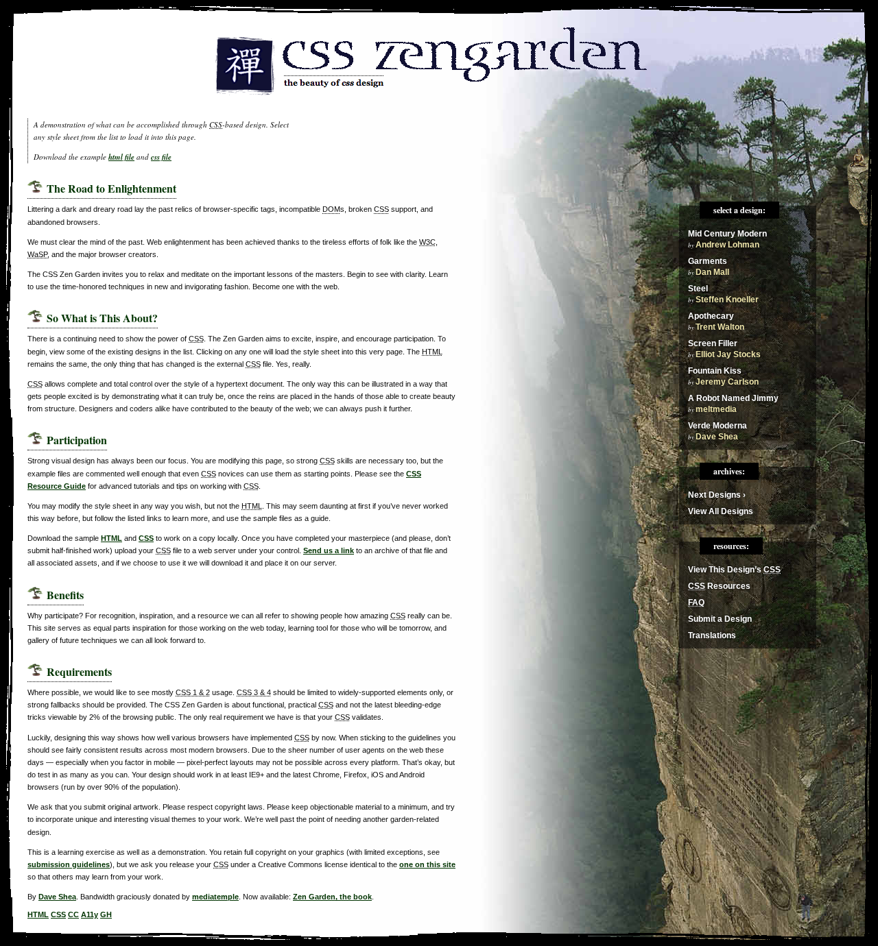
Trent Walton (720, 327)
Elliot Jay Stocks (728, 354)
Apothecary (711, 316)
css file (161, 156)
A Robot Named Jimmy (733, 398)
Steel (698, 288)
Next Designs (717, 495)
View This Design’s (734, 569)
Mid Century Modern (727, 234)
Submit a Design (720, 619)
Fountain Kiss (714, 371)
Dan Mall (712, 272)
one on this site (427, 864)
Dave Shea (57, 897)
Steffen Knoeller (727, 299)
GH (106, 914)
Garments (707, 261)
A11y (89, 914)
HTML (111, 538)
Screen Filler (712, 343)
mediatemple (215, 897)
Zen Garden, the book (332, 897)
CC (73, 914)
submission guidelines (68, 864)
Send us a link (328, 550)
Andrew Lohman (727, 245)
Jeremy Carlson (727, 382)
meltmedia (716, 409)
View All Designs (720, 511)
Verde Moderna (717, 425)
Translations (712, 635)
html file (121, 156)
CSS (146, 538)
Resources (719, 586)
